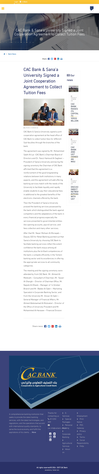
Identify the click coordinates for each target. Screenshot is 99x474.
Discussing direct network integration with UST (77, 192)
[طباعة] (61, 58)
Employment (82, 415)
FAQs (82, 446)
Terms (82, 436)
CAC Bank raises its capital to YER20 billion (75, 112)
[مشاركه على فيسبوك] (49, 58)
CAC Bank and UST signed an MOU (74, 154)
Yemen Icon (55, 470)
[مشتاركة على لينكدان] (58, 58)
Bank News (12, 54)
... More (33, 432)
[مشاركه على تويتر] (52, 58)
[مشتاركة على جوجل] (55, 58)
